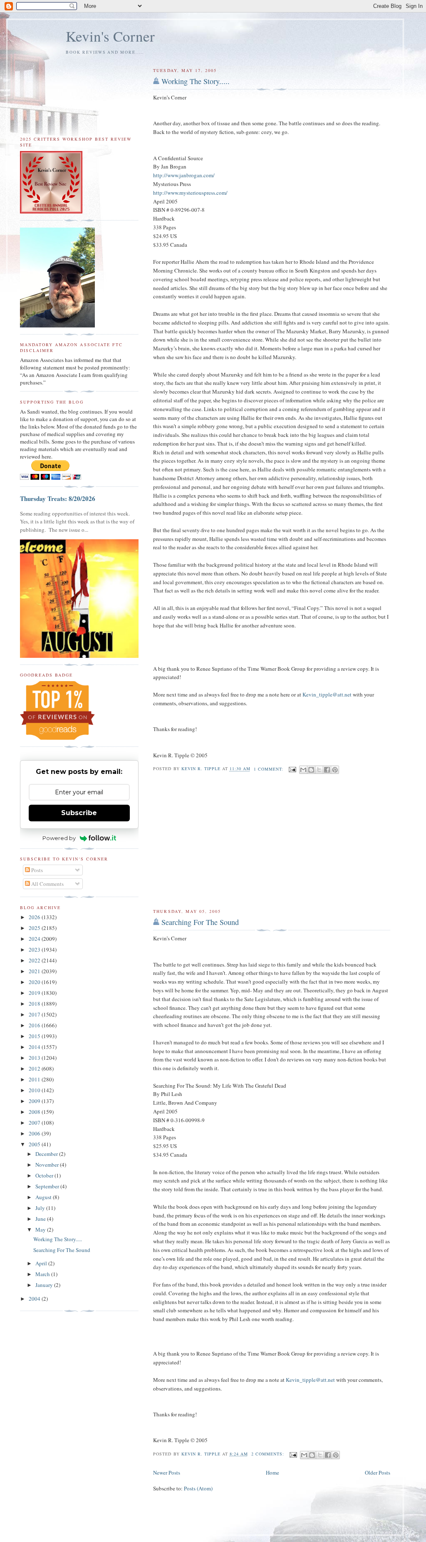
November (47, 1164)
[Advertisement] (271, 841)
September (47, 1186)
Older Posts (377, 1472)
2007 (35, 1122)
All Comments (47, 884)
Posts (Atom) (198, 1488)
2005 (35, 1144)
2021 (35, 971)
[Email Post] (292, 769)
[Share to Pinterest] (335, 770)
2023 (35, 949)
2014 (35, 1047)
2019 (35, 993)
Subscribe (79, 813)
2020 (35, 982)
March (43, 1274)
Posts (36, 870)
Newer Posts (166, 1472)
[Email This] (303, 770)
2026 (35, 917)
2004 (35, 1298)
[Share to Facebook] (327, 770)
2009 (35, 1101)
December (47, 1154)
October (44, 1175)
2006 (35, 1133)
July (40, 1208)
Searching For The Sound (200, 922)
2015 (35, 1036)
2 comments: (268, 1454)
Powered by (59, 838)
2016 (35, 1025)
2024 (35, 938)
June (41, 1218)
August (44, 1197)
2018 (35, 1003)
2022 (35, 960)
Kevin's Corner (110, 36)
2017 (35, 1014)
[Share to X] (319, 770)
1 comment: (269, 769)
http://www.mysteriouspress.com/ (190, 192)
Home (272, 1472)
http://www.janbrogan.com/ (184, 175)
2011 (35, 1079)
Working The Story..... (195, 81)
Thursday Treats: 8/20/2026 (57, 498)
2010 (35, 1090)
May (41, 1229)
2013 (35, 1057)
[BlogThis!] (311, 770)
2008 (35, 1112)
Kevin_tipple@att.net (327, 694)
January (44, 1285)
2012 (35, 1068)
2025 (35, 928)
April (41, 1263)
